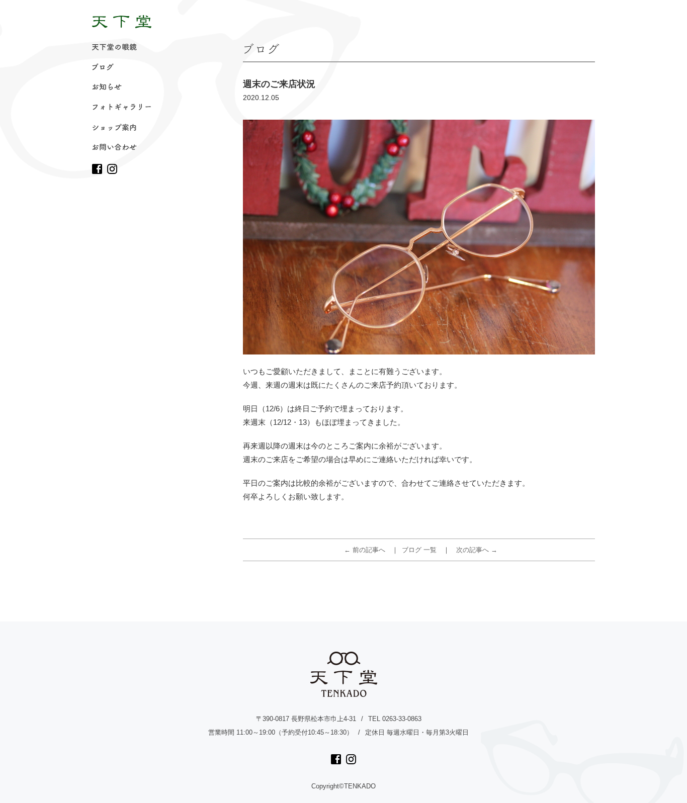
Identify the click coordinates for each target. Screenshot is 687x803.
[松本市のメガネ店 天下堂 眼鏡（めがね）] (121, 21)
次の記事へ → (476, 550)
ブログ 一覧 (419, 550)
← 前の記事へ (364, 550)
